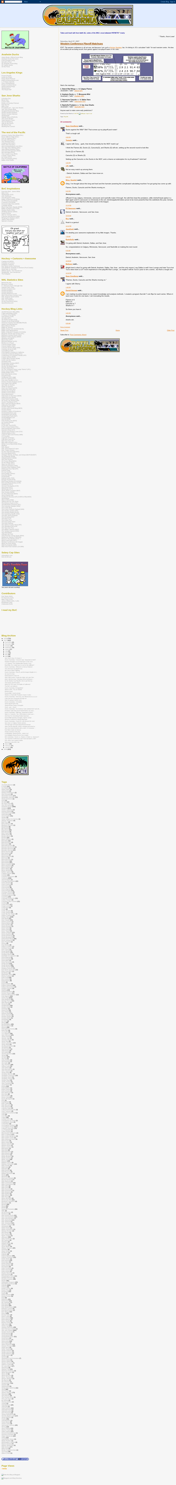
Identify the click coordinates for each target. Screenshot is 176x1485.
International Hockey (8, 1029)
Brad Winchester (7, 845)
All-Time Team (6, 803)
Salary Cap (5, 1325)
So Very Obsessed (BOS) (10, 493)
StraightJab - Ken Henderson (11, 272)
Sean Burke (5, 1343)
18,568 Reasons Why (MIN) (11, 312)
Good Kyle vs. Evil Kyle (9, 269)
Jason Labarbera (7, 1043)
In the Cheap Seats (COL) (10, 427)
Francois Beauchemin (9, 994)
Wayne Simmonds (7, 1445)
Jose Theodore (6, 1083)
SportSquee (5, 498)
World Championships (9, 1450)
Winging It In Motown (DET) (10, 218)
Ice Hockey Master (8, 422)
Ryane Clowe (6, 1322)
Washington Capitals (8, 1442)
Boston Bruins (6, 836)
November (8, 644)
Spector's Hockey (7, 221)
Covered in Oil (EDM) (8, 202)
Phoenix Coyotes (7, 1279)
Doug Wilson (6, 952)
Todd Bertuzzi (6, 1405)
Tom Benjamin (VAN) (8, 197)
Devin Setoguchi (7, 940)
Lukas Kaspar (6, 1131)
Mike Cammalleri (7, 1182)
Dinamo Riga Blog (8, 368)
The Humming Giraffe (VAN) (11, 514)
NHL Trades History (8, 450)
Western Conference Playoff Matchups (81, 43)
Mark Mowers (6, 1153)
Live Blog (5, 1116)
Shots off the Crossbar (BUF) (11, 490)
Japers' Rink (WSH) (8, 219)
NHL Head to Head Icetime (10, 296)
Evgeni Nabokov (7, 985)
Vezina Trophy (6, 1430)
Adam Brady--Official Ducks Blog (12, 57)
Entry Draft (5, 977)
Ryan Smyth (5, 1321)
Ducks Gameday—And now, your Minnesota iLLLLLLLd (21, 696)
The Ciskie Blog (7, 507)
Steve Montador (7, 1372)
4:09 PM (68, 137)
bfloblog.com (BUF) (8, 338)
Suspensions (6, 1383)
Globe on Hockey (7, 386)
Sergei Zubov (6, 1355)
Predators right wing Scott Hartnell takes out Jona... (20, 710)
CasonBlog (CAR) (7, 350)
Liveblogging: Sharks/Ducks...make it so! (16, 733)
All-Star (4, 802)
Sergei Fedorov (7, 1350)
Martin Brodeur (6, 1156)
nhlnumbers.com (7, 555)
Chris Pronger (6, 890)
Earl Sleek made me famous (13, 730)
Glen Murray (6, 1002)
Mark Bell (5, 1150)
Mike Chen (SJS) (7, 599)
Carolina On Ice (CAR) (9, 349)
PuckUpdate (6, 476)
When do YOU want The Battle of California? (17, 684)
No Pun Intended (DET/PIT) (10, 452)
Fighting (4, 990)
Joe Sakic (5, 1063)
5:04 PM (68, 177)
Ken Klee (5, 1094)
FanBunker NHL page (9, 377)
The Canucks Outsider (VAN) (11, 506)
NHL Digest (5, 447)
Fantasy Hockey (7, 988)
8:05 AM (68, 323)
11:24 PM (68, 205)
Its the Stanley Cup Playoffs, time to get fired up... (19, 681)
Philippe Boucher (7, 1277)
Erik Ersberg (6, 980)
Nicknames (5, 1226)
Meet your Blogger (8, 1178)
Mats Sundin (6, 1165)
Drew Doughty (6, 959)
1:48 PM (68, 287)
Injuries (4, 1027)
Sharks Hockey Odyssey (9, 114)
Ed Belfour (5, 973)
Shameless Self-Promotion (10, 1358)
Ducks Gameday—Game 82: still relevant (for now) (20, 721)
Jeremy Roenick (7, 1053)
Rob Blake (5, 1305)
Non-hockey (5, 1234)
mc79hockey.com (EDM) (9, 201)
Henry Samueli (6, 1015)
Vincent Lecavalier (8, 1434)
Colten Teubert (6, 900)
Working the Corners (8, 126)
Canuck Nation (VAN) (8, 346)
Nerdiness (5, 1214)
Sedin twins (5, 1347)
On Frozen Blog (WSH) (9, 461)
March (7, 744)
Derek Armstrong (7, 935)
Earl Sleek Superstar (8, 970)
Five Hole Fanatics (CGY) (10, 380)
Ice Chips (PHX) (7, 157)
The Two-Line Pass (8, 528)
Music (3, 1206)
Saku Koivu (5, 1324)
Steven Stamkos (7, 1378)
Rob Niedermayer (7, 1307)
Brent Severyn (6, 851)
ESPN (4, 982)
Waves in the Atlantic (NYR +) (11, 539)
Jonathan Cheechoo (8, 1075)
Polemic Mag (6, 470)
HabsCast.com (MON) (9, 397)
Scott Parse (5, 1338)
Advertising (5, 791)
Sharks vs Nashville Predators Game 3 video (18, 695)
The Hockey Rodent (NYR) (10, 512)
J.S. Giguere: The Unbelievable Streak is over (18, 663)
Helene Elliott (6, 1013)
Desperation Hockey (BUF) (10, 363)
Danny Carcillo (6, 921)
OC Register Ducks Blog (9, 63)
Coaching (5, 897)
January (7, 747)
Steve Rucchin (6, 1375)
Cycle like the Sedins (8, 914)
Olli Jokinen (5, 1240)
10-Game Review (7, 785)
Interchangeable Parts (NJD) (11, 428)
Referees (5, 1299)
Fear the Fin (5, 104)
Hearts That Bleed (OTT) (9, 402)
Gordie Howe (6, 1007)
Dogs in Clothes (7, 946)
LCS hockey (5, 436)
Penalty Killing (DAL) (8, 140)
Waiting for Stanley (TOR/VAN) (11, 537)
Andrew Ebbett (6, 811)
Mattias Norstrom (7, 1173)
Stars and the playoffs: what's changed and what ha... (20, 726)
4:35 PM (68, 163)
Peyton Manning (7, 1273)
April (6, 656)
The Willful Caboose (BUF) (10, 529)
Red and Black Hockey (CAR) (11, 483)
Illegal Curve (6, 424)
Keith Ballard (6, 1088)
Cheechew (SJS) (7, 604)
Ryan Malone (6, 1319)
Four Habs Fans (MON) (9, 383)
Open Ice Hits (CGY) (8, 464)
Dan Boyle (5, 918)
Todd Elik (5, 1406)
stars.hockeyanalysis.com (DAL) (12, 146)
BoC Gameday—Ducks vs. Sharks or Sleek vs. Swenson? (22, 737)
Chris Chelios (6, 884)
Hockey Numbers (116, 47)
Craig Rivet (5, 907)
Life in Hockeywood (8, 83)
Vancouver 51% (79, 101)
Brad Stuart (5, 844)
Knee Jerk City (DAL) (8, 144)
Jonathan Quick (7, 1077)
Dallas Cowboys (7, 915)
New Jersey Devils (8, 1215)
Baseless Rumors (7, 825)
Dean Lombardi (7, 932)
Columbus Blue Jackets (9, 901)
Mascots (4, 1161)
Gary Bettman (6, 999)
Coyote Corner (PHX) (8, 155)
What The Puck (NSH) (9, 543)
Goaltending (6, 1005)
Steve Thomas (6, 1377)
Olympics (5, 1242)
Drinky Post (5, 963)
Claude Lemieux (7, 893)
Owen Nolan (6, 1251)
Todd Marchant (6, 1409)
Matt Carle (5, 1167)
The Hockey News (7, 1397)
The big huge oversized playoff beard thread (17, 724)
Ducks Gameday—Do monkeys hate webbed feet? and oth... (22, 709)
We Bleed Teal (6, 125)
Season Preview (7, 1346)
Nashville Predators (8, 1209)
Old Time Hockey (7, 459)
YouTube (4, 1451)
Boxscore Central (7, 284)
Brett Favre (5, 855)
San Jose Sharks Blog (9, 109)
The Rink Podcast (7, 523)
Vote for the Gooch (8, 123)
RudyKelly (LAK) (7, 602)
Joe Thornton (6, 1064)
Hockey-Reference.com (9, 293)
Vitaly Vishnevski (7, 1436)
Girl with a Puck (7, 62)
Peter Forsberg (6, 1268)
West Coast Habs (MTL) (9, 540)
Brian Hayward (6, 865)
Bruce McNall (6, 870)
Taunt (3, 1389)
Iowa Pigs (5, 1030)
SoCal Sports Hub (7, 495)
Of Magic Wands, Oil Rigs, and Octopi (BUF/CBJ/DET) (19, 455)
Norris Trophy (6, 1235)
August (7, 649)
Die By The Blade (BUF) (9, 366)
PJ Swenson (71, 208)
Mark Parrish (6, 1155)
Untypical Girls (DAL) (8, 143)
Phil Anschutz (6, 1274)
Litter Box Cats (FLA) (8, 439)
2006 (5, 749)
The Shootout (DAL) (8, 141)
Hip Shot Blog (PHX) (8, 152)
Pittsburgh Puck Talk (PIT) (10, 469)
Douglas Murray (7, 954)
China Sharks (6, 883)
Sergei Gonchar (7, 1352)
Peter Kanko (6, 1271)
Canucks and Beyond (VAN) (11, 216)
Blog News (5, 830)
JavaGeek (70, 229)
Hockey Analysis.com (8, 289)
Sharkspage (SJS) (7, 194)
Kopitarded (5, 1102)
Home (118, 330)
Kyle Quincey (6, 1106)
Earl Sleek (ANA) (7, 596)
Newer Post (64, 330)
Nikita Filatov (6, 1228)
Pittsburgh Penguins (8, 1282)
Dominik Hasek (6, 948)
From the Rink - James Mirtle (11, 191)
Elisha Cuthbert (7, 976)
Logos (4, 1117)
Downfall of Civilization (9, 956)
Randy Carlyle (6, 1296)
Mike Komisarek (7, 1190)
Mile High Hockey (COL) (9, 442)
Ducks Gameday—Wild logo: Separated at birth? (19, 712)
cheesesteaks (6, 879)
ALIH (3, 800)
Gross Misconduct (7, 394)
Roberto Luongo (7, 1308)
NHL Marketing (6, 1220)
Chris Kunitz (5, 887)
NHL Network (6, 1221)
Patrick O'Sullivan (7, 1257)
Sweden (4, 1385)
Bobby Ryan (6, 834)
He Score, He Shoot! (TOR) (10, 400)
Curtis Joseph (6, 910)
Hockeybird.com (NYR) (9, 414)
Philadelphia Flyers (8, 1276)
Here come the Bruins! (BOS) (11, 403)
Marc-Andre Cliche (8, 1137)
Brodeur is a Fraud (8, 343)
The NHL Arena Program (10, 515)
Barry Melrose (6, 823)
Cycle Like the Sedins (9, 360)
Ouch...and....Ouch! (10, 707)
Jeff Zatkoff (5, 1052)
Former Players (6, 993)
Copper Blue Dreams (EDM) (11, 358)
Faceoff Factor (6, 375)
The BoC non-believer (11, 686)
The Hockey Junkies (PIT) (10, 511)
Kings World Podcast (8, 79)
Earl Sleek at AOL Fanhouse (11, 266)
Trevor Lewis (6, 1423)
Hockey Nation (6, 410)
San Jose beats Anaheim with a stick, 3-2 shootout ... (20, 728)
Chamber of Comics (8, 263)
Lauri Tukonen (6, 1111)
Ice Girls (4, 1021)
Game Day (5, 998)
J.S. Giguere (6, 1033)
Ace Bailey (5, 788)
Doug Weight (6, 951)
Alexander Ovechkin (8, 797)
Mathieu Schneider (8, 1164)
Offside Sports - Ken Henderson (12, 271)
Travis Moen (6, 1422)
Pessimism (5, 1266)
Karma (4, 1086)
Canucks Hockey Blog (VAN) (11, 347)
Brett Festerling (6, 856)
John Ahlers (5, 1067)
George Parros (6, 1001)
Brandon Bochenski (8, 847)
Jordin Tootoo (6, 1081)
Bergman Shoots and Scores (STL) (13, 333)
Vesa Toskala (6, 1428)
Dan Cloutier (6, 920)
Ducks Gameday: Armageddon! (14, 688)
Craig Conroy (6, 906)
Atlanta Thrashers (7, 820)
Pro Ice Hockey (6, 472)
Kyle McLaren (6, 1105)
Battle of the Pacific (8, 160)
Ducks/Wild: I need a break (12, 693)
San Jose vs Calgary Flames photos (15, 723)
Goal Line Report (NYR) (9, 388)
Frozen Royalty (6, 75)
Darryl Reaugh (6, 926)
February (8, 745)
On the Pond (6, 66)
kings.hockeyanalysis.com (10, 80)
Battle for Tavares (7, 327)
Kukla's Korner (6, 213)
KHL (3, 1100)
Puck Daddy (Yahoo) (8, 473)
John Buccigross (7, 1069)
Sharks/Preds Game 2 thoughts (14, 705)
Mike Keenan (6, 1189)
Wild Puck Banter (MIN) (9, 545)
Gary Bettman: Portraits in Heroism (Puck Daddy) (17, 267)
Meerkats (5, 1176)
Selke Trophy (6, 1349)
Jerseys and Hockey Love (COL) (12, 431)
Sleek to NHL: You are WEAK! (13, 689)
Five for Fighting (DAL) (9, 138)
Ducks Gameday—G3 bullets (13, 702)
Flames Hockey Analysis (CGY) (12, 382)
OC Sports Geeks (7, 65)
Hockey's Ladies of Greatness (11, 411)
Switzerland (5, 1386)
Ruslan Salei (6, 1315)
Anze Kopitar (6, 816)
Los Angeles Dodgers (9, 1125)
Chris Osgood (6, 889)
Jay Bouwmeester (7, 1046)
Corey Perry (5, 904)
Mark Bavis (5, 1148)
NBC (3, 1210)
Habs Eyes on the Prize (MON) (11, 396)
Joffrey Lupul (6, 1066)
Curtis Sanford (6, 912)
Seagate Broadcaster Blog (10, 111)
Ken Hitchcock (6, 1092)
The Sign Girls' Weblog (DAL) (11, 147)
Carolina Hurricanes (8, 876)
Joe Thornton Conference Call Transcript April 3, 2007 (20, 738)
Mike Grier (5, 1187)
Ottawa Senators (7, 1248)
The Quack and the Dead (12, 682)
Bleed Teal (5, 100)
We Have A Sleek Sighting (12, 670)
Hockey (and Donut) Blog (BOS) (12, 408)
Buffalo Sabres (6, 872)
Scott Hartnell (6, 1335)
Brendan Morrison (7, 848)
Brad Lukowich (6, 839)
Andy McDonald (7, 813)
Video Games (6, 1431)
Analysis (4, 808)
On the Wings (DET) (8, 462)
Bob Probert (5, 833)
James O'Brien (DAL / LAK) (10, 601)
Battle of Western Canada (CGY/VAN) (14, 332)
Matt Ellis (4, 1168)
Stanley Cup (6, 1369)
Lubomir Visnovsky (8, 1128)
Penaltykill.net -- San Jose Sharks (12, 108)
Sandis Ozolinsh (7, 1332)
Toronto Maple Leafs (8, 1416)
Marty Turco (5, 1159)
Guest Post (5, 1010)
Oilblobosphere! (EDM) (9, 458)
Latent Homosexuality (9, 1109)
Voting (4, 1437)
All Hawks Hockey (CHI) (9, 319)
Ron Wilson (5, 1311)
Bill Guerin (5, 828)
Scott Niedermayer (8, 1336)
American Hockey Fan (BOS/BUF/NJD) (14, 323)
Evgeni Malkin (6, 984)
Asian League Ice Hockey (10, 819)
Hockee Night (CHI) (8, 406)
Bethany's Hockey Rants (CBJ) (11, 335)
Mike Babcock (6, 1181)
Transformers (6, 1420)
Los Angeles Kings (8, 1127)
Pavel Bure (5, 1262)
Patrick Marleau (7, 1256)
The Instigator (6, 274)
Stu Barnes (5, 1380)
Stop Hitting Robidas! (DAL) (11, 149)
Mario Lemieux (6, 1147)
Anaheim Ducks (7, 806)
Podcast (4, 1287)
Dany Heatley (6, 924)
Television (5, 1394)
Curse (4, 909)
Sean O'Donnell (7, 1344)
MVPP (4, 1207)
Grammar (5, 1008)
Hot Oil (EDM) (6, 419)
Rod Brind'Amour (7, 1310)
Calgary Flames (7, 873)
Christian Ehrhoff (7, 892)
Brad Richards (6, 842)
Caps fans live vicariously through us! (16, 698)
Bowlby (4, 837)
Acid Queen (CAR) (8, 316)
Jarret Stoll (5, 1041)
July (6, 651)
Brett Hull (5, 858)
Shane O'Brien (6, 1361)
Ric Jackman (6, 1302)
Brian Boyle (5, 861)
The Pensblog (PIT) (8, 517)
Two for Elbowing (7, 122)
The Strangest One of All (9, 526)
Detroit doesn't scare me (12, 675)
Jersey (4, 1055)
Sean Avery (5, 1341)
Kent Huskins (6, 1095)
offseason (5, 1237)
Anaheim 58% (79, 96)
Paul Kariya (5, 1260)
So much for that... (10, 674)
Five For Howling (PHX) (9, 158)
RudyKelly (70, 239)
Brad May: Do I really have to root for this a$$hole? (19, 665)
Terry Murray (6, 1395)
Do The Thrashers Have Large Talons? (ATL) (16, 369)
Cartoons (5, 878)
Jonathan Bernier (7, 1074)
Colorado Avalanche (8, 898)
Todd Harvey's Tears (8, 120)
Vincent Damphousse (9, 1433)
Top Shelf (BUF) (7, 532)
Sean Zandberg (72, 126)
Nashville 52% (79, 107)
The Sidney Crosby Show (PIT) (12, 525)
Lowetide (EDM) (7, 205)
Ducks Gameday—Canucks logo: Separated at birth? (20, 660)
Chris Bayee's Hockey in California (13, 352)
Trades (4, 1419)
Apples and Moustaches (9, 324)
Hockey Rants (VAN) (8, 210)
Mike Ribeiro (6, 1195)
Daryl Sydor (5, 928)
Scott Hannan (6, 1333)
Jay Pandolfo (6, 1049)
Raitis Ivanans (6, 1294)
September (8, 647)
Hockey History (6, 1016)
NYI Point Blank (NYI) (8, 453)
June (6, 653)
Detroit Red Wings (7, 938)
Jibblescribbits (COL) (8, 433)
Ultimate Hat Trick (7, 534)
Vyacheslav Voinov (8, 1439)
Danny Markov (6, 923)
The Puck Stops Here (8, 521)
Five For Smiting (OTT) (9, 378)
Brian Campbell (7, 864)
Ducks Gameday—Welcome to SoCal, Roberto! (18, 667)
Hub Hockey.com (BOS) (9, 420)
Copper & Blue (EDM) (9, 357)
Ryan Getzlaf (6, 1318)
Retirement (5, 1301)
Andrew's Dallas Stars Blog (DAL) (12, 135)
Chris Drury (5, 886)
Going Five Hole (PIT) (9, 389)
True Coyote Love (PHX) (9, 154)
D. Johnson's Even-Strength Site (12, 286)
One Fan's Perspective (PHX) (11, 151)
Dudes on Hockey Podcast (10, 103)
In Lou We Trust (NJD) (9, 425)
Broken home (9, 691)
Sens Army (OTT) (7, 487)
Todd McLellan (6, 1411)
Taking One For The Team (10, 501)
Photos (4, 1280)
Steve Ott (4, 1374)
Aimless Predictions (8, 792)
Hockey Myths (6, 1018)
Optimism (5, 1245)
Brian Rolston (6, 867)
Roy (67, 219)
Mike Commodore (7, 1184)
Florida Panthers (7, 991)
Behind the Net (6, 282)
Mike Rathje (5, 1193)
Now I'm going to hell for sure (13, 700)
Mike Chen (5, 106)
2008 (5, 638)
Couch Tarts (5, 101)
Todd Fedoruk (6, 1408)
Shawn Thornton (7, 1363)
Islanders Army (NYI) (8, 430)
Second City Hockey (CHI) (10, 486)
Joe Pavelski (6, 1061)
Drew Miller (5, 960)
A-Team (4, 786)
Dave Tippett (6, 931)
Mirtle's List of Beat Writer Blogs (12, 444)
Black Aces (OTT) (7, 340)
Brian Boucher (6, 859)
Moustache (5, 1203)
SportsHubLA (6, 88)
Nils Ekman (5, 1232)
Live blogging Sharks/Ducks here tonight (16, 735)
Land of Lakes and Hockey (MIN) (12, 434)
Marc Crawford (6, 1134)
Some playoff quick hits (11, 703)
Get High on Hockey (8, 385)
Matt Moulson (6, 1172)
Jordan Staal (6, 1080)
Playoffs (66, 116)
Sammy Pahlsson (7, 1327)
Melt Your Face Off (7, 441)
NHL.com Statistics (8, 300)
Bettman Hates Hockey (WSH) (11, 337)
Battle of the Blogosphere (10, 330)
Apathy (4, 817)
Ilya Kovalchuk (6, 1026)
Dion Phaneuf (6, 942)
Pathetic (4, 1254)
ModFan (4, 445)
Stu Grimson (6, 1381)
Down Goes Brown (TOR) (10, 371)
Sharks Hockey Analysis (9, 112)
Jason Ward (5, 1044)
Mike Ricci (5, 1196)
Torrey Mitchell (6, 1417)
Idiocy (3, 1022)
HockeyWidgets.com (8, 417)
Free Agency (6, 996)
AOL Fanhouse (6, 196)
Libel (3, 1114)
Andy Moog (5, 814)
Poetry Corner (6, 1288)
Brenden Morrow (7, 850)
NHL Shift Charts (7, 298)
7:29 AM (68, 236)
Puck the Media (7, 475)
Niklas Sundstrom (7, 1229)
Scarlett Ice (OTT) (7, 484)
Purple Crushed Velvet (9, 85)
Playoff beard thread (8, 1284)
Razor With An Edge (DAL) (10, 137)
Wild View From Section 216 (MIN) (13, 546)
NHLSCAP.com (6, 557)
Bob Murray (5, 831)
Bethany (69, 264)
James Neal (5, 1036)
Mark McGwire (6, 1151)
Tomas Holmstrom (7, 1414)
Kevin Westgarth (7, 1099)
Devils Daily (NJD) (8, 364)
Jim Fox (4, 1058)
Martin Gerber (6, 1158)
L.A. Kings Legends (8, 82)
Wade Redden (6, 1440)
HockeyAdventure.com (9, 413)
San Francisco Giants (8, 1329)
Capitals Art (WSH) (8, 261)
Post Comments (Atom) (78, 335)
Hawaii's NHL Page (8, 287)
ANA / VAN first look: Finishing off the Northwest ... (19, 679)
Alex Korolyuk (6, 794)
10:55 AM (68, 215)
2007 (5, 640)
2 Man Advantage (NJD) (9, 313)
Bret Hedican (6, 853)
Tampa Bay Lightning (8, 1388)
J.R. (67, 166)
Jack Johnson (6, 1035)
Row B (4, 1313)
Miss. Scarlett (71, 180)
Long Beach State (7, 1122)
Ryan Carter (5, 1316)
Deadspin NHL (6, 361)
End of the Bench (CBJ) (9, 374)
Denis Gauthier (6, 934)
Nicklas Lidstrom (7, 1224)
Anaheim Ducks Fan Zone (10, 59)
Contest (4, 903)
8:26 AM (68, 250)
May (6, 654)
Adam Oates (6, 789)
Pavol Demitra (6, 1265)
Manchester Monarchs (9, 1133)
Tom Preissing (6, 1413)
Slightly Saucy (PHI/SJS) (9, 117)
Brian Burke (5, 862)
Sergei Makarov (7, 1353)
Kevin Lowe (5, 1097)
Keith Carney (6, 1089)
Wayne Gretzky (6, 1444)
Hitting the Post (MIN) (8, 405)
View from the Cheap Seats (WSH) (13, 535)
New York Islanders (8, 1217)
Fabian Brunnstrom (8, 987)
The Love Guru (6, 1399)
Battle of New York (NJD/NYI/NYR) (13, 329)
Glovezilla (5, 1004)
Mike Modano (6, 1192)
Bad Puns (5, 822)
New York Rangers (8, 1218)
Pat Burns (5, 1252)
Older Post (170, 330)
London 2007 (6, 1119)
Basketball (5, 827)
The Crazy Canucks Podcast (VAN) (13, 509)
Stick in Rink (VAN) (8, 500)
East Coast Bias (7, 971)
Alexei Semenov (7, 799)
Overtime (4, 1249)
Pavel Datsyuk (6, 1263)
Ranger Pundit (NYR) (8, 479)
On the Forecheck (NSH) (9, 301)
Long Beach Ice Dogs (9, 1120)
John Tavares (6, 1071)
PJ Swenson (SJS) (8, 598)
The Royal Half (6, 89)
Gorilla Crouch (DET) (8, 392)
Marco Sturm (6, 1142)
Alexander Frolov (7, 795)
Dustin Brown (6, 965)
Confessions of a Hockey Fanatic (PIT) (14, 355)
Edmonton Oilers (7, 974)
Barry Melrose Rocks (8, 326)
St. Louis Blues (6, 1366)
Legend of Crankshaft (9, 1113)
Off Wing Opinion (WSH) (9, 211)
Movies (4, 1204)
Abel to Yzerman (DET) (9, 215)
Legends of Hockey (8, 438)
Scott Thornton (6, 1339)
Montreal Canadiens (8, 1201)
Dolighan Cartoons (8, 264)
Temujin (69, 140)
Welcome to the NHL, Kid (12, 742)
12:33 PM (68, 273)
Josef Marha (6, 1085)
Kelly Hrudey (6, 1091)
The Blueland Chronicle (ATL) (11, 504)
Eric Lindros (5, 979)
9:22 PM (68, 191)
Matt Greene (6, 1170)
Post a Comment (65, 327)
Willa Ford (5, 1448)
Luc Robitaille (6, 1130)
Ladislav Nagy (6, 1108)
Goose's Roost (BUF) (8, 391)
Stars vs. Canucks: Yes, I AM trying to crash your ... (20, 714)
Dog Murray (5, 945)
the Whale (5, 1400)
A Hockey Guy (6, 98)
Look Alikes (5, 1123)
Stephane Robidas (8, 1371)
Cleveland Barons (7, 895)
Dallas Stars (5, 917)
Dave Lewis (5, 929)
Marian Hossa (6, 1145)
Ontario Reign (6, 1243)
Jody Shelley (6, 1060)
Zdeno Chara (6, 1453)
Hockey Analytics (7, 290)
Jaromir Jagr (6, 1038)
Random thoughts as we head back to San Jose (19, 661)
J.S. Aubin (5, 1032)
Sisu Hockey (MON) (8, 492)
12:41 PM (68, 226)
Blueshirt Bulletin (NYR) (9, 341)
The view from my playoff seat (13, 668)
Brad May (5, 841)
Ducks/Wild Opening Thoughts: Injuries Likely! (18, 717)
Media (4, 1175)
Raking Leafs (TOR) (8, 478)
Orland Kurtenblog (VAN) (10, 466)
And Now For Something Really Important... (17, 716)
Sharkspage (5, 115)
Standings (5, 1367)
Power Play (5, 1290)
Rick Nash (5, 1304)
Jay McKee (5, 1047)
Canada (4, 875)
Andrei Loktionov (7, 809)
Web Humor (5, 1447)
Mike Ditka (5, 1186)
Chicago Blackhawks (8, 881)
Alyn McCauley (6, 805)
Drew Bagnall (6, 957)
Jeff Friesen (5, 1050)
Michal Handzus (7, 1179)
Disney (4, 943)
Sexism (4, 1357)
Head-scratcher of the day (12, 731)
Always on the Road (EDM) (10, 321)
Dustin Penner (6, 966)
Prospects (5, 1291)
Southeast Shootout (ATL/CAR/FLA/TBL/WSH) (16, 497)
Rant (3, 1297)
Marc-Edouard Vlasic (8, 1139)
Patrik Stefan (6, 1259)
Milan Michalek (6, 1198)
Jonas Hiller (5, 1072)
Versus (4, 1426)
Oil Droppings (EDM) (8, 456)
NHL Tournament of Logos (10, 448)
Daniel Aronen (71, 290)
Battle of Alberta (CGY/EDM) (11, 199)
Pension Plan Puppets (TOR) (11, 467)
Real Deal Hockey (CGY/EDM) (11, 481)
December (8, 642)
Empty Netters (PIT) (8, 372)
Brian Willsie (6, 869)
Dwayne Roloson (7, 968)
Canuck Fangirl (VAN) (9, 344)
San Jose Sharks (7, 1330)
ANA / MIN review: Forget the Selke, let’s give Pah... (20, 677)
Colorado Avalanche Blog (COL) (12, 354)
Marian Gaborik (7, 1144)
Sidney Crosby (6, 1364)
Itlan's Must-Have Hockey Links (12, 295)
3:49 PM (76, 113)
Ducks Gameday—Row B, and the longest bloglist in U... (21, 672)
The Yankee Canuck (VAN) (10, 531)
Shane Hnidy (6, 1360)
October (7, 646)
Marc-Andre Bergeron (9, 1136)
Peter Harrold (6, 1270)
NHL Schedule (6, 1223)
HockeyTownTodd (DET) (9, 416)
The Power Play (7, 520)
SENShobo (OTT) (7, 489)
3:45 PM (68, 313)
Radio (4, 1293)
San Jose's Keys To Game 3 (13, 658)
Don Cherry (5, 949)
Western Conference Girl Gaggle (12, 542)
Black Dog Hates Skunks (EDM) (12, 207)
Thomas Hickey (7, 1402)
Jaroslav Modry (6, 1039)
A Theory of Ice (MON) (9, 315)
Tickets (4, 1403)
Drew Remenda (7, 962)
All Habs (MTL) (6, 318)
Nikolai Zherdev (7, 1231)
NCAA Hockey (6, 1212)
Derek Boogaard (7, 937)
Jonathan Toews (7, 1078)
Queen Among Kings (8, 86)
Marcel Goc (5, 1141)
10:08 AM (68, 261)
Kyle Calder (5, 1103)
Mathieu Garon (6, 1162)
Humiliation (5, 1019)
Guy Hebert (5, 1012)
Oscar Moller (6, 1246)
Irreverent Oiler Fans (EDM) (10, 204)
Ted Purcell (5, 1391)
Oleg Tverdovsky (7, 1238)
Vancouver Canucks (8, 1425)
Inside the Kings (7, 77)
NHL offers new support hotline (14, 740)
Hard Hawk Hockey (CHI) (10, 399)
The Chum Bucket (7, 118)
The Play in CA (6, 518)
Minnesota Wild (7, 1200)
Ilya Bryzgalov (6, 1024)
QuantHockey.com (7, 303)
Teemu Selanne (7, 1392)
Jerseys (4, 1057)
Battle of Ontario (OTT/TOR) (10, 208)
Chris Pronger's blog (8, 60)
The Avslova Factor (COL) (10, 503)
